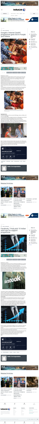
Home (1, 28)
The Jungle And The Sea (34, 47)
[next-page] (2, 209)
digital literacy (3, 161)
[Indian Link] (20, 10)
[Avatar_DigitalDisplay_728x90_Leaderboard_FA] (14, 68)
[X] (36, 419)
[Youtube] (37, 419)
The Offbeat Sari (33, 39)
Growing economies (16, 161)
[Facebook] (28, 419)
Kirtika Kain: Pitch (33, 44)
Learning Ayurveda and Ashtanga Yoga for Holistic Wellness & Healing (34, 36)
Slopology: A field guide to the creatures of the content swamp (33, 412)
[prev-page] (1, 209)
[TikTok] (34, 419)
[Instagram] (29, 419)
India (3, 28)
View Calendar (30, 48)
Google (12, 161)
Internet (24, 161)
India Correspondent (6, 30)
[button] (37, 10)
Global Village (8, 161)
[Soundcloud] (32, 419)
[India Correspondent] (1, 30)
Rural (2, 162)
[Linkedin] (31, 419)
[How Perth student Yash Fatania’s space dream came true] (6, 192)
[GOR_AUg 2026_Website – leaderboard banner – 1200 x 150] (19, 3)
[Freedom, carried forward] (32, 192)
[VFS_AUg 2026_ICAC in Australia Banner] (19, 19)
